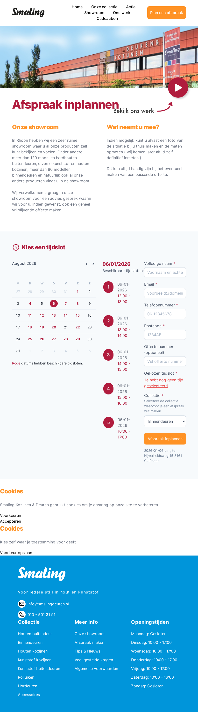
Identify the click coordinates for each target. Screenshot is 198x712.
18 (30, 327)
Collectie (153, 395)
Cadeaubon (107, 18)
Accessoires (29, 694)
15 (78, 315)
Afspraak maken (89, 642)
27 (54, 339)
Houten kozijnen (33, 651)
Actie (130, 6)
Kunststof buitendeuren (39, 668)
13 (54, 315)
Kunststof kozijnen (34, 659)
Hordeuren (27, 685)
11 (30, 315)
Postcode (154, 325)
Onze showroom (90, 633)
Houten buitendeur (35, 633)
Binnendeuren (30, 642)
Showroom (94, 12)
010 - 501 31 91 (41, 614)
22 (78, 327)
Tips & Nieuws (87, 651)
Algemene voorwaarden (96, 668)
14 (66, 315)
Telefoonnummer (161, 305)
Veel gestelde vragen (94, 659)
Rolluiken (26, 677)
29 (78, 339)
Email (150, 284)
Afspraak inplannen (165, 438)
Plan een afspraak (166, 12)
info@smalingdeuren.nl (48, 603)
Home (78, 6)
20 (54, 327)
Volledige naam (159, 263)
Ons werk (121, 12)
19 (42, 327)
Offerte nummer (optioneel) (158, 349)
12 (42, 315)
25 (30, 339)
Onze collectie (104, 6)
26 (42, 339)
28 (66, 339)
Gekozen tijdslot (160, 373)
